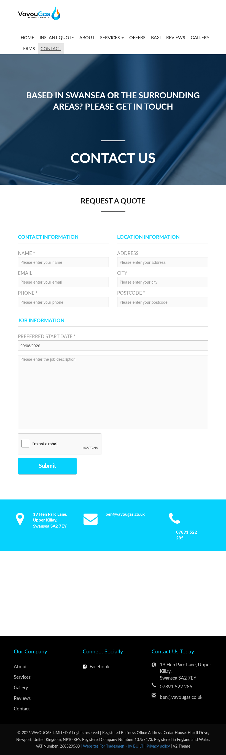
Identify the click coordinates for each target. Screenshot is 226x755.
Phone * (27, 293)
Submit (47, 466)
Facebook (100, 666)
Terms (28, 49)
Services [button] (110, 38)
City (122, 273)
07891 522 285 (176, 687)
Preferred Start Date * (47, 336)
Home (27, 38)
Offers (137, 38)
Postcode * (131, 293)
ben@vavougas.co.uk (125, 514)
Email (25, 273)
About (87, 38)
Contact (51, 49)
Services (22, 677)
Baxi (156, 38)
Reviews (175, 38)
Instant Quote (57, 38)
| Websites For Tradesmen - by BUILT (112, 746)
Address (127, 253)
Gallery (200, 38)
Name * (26, 253)
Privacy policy (159, 746)
